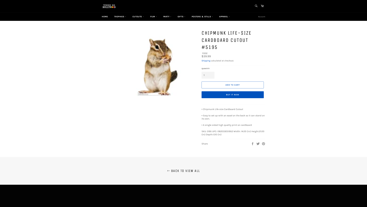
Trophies (119, 16)
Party (166, 16)
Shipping (206, 60)
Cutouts (137, 16)
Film (153, 16)
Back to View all (185, 171)
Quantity (206, 69)
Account (261, 17)
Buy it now (232, 95)
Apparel (224, 16)
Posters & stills (202, 16)
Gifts (181, 16)
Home (105, 16)
